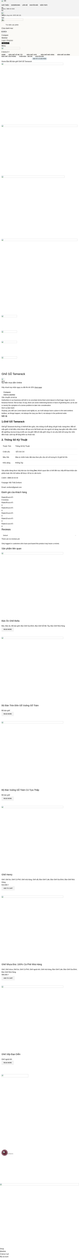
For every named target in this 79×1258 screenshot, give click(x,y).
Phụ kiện (4, 1147)
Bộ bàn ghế (14, 61)
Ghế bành (5, 1126)
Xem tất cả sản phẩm (39, 58)
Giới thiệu (5, 1085)
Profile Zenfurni (7, 1103)
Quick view (9, 1067)
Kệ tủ (3, 1133)
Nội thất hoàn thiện (8, 1150)
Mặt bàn (4, 1115)
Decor (3, 1143)
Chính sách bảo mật (8, 1176)
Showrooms (5, 1089)
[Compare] (4, 1067)
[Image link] (15, 1076)
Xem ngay (38, 387)
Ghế (3, 1122)
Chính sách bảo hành (9, 1169)
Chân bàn (5, 1119)
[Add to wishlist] (4, 1050)
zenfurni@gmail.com (14, 487)
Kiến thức (5, 1099)
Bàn (8, 61)
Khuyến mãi (5, 1096)
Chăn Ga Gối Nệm (8, 1140)
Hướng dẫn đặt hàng (8, 1162)
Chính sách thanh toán (9, 1165)
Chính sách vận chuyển (9, 1172)
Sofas (3, 1129)
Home (4, 61)
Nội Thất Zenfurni (15, 482)
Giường (4, 1136)
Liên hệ (4, 1092)
